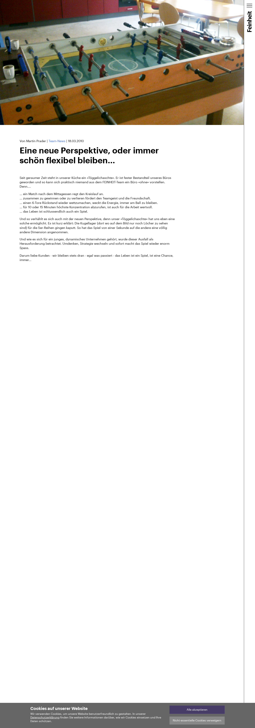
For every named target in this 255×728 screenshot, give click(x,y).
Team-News (57, 141)
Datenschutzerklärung (45, 717)
